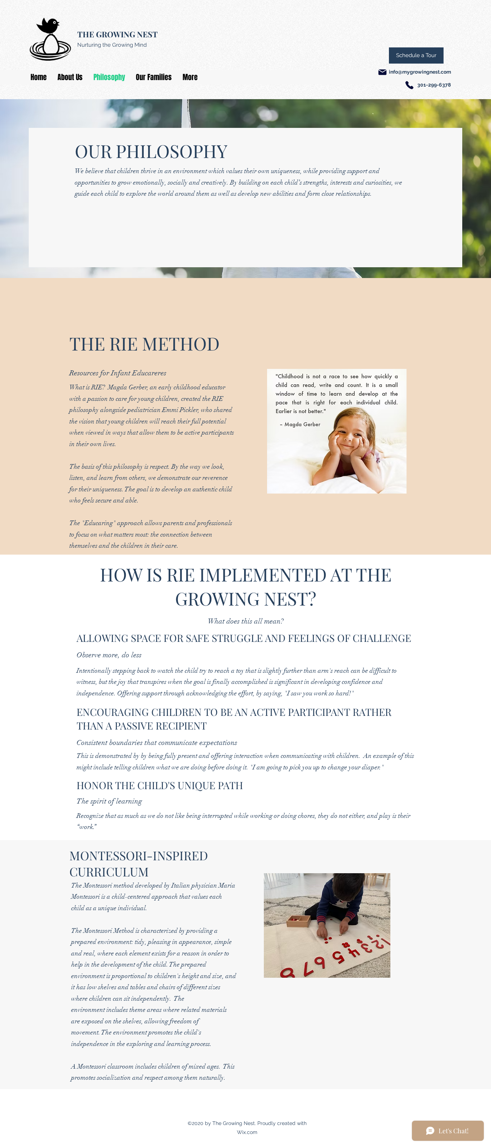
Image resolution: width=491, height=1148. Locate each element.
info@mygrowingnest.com (420, 72)
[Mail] (382, 72)
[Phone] (409, 85)
